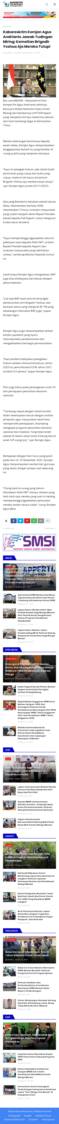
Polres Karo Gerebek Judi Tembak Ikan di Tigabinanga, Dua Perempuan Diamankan (29, 1038)
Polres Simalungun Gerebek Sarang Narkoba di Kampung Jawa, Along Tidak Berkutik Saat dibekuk (37, 1003)
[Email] (41, 520)
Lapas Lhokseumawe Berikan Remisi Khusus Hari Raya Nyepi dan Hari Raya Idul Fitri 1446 (37, 790)
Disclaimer (33, 1119)
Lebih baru (9, 528)
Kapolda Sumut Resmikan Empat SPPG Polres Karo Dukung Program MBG (36, 1057)
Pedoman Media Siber (15, 1119)
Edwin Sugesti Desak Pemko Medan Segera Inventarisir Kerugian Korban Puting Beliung (36, 689)
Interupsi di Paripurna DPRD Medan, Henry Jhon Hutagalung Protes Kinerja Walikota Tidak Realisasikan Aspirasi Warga (29, 669)
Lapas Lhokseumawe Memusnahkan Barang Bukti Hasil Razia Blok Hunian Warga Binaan (36, 822)
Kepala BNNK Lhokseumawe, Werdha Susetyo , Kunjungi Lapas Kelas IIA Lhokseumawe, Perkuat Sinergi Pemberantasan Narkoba (35, 805)
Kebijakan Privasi (43, 1115)
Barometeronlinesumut (21, 1111)
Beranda (7, 26)
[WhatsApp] (34, 520)
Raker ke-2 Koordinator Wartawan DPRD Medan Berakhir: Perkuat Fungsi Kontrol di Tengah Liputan (36, 970)
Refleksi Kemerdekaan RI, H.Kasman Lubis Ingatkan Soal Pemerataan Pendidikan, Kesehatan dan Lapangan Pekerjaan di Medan (34, 733)
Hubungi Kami (48, 1119)
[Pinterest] (27, 520)
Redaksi (28, 1115)
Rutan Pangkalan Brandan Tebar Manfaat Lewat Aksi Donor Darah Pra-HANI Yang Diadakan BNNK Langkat (35, 897)
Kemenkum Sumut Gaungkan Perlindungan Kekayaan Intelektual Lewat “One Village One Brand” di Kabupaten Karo (37, 1090)
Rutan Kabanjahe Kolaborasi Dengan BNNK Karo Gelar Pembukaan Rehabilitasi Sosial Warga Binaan (34, 1073)
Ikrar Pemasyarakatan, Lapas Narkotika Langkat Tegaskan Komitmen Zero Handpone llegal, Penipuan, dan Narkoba (35, 915)
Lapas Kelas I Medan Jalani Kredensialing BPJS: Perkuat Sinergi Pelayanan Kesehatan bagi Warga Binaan (36, 634)
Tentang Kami (14, 1115)
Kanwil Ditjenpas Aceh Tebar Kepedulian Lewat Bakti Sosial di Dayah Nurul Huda (25, 771)
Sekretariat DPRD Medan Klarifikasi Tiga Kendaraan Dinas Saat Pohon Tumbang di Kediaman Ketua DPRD (36, 598)
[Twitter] (20, 520)
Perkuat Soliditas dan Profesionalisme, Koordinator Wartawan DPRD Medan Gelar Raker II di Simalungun (33, 986)
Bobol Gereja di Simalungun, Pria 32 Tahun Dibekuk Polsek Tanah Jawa (27, 953)
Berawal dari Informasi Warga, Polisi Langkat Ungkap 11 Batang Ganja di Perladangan (27, 857)
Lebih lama (49, 528)
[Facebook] (14, 520)
